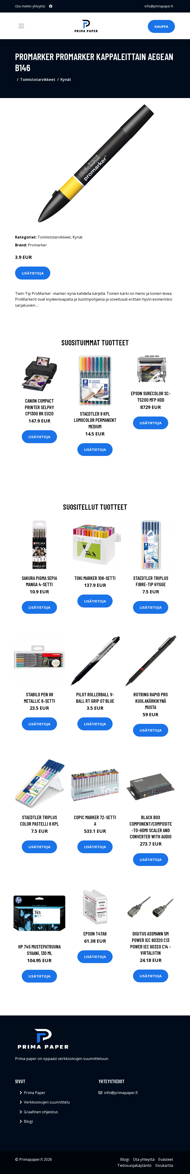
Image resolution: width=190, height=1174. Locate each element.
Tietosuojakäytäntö (134, 1165)
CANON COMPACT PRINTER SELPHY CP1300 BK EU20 (39, 407)
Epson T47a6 (95, 933)
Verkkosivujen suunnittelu (47, 1102)
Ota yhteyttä (144, 1159)
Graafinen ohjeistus (41, 1111)
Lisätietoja (33, 273)
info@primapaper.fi (159, 6)
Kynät (65, 79)
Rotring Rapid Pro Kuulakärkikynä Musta (150, 700)
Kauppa (161, 26)
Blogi (28, 1121)
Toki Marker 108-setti (95, 578)
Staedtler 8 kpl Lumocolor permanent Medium (95, 420)
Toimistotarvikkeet (37, 79)
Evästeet (165, 1159)
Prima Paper (34, 1092)
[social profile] (50, 6)
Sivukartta (164, 1165)
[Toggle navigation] (21, 26)
